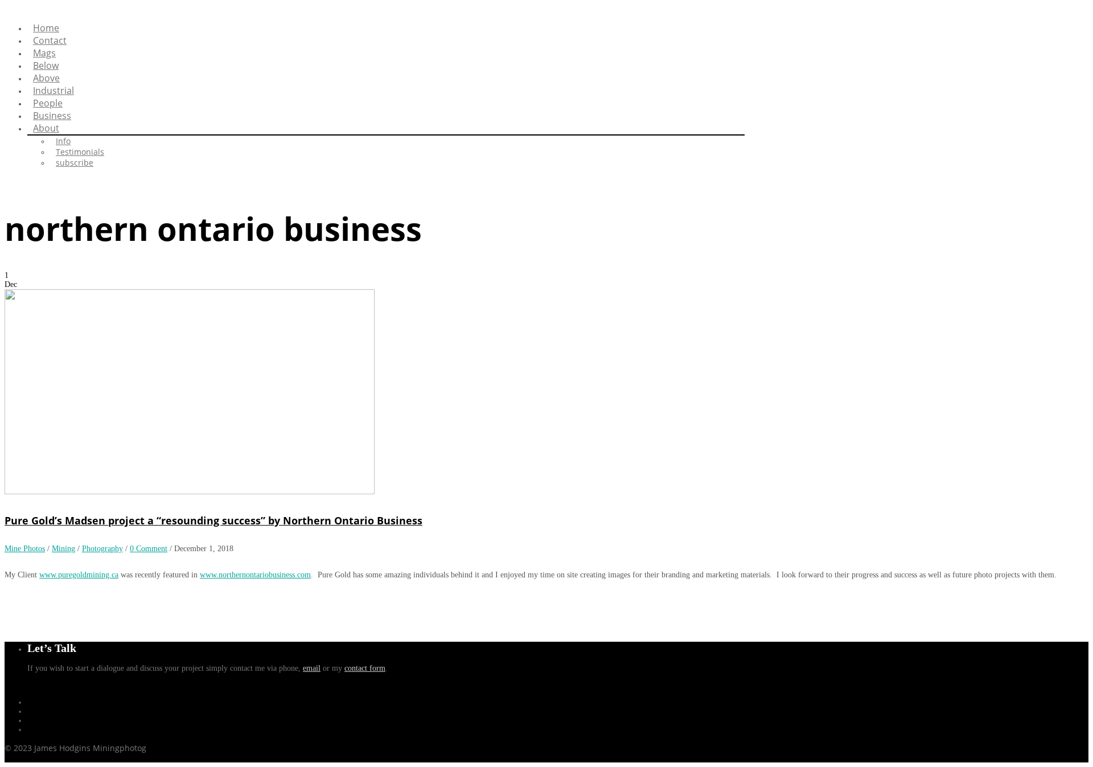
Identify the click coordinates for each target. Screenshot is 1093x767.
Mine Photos (25, 548)
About (46, 128)
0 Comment (148, 548)
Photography (102, 548)
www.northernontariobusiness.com (255, 575)
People (48, 103)
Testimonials (80, 151)
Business (52, 115)
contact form (364, 668)
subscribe (74, 162)
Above (46, 78)
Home (46, 28)
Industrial (53, 90)
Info (63, 141)
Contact (50, 40)
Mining (63, 548)
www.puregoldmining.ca (78, 575)
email (311, 668)
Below (46, 65)
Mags (44, 53)
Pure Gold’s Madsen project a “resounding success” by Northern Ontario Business (213, 520)
